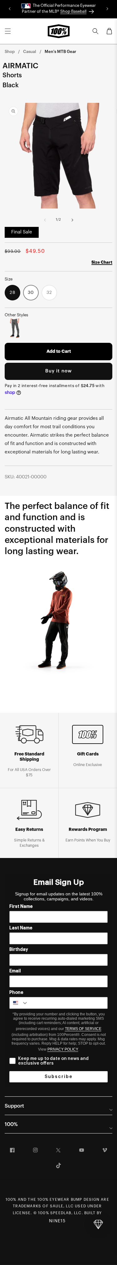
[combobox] (19, 1003)
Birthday (18, 949)
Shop (10, 52)
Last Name (20, 928)
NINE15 (57, 1221)
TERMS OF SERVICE (83, 1029)
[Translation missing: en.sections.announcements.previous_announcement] (10, 9)
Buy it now (58, 371)
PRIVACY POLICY (62, 1049)
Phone (16, 992)
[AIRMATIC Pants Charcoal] (14, 328)
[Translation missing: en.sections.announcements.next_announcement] (107, 9)
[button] (8, 31)
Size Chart (101, 262)
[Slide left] (45, 220)
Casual (29, 52)
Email (15, 971)
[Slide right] (72, 220)
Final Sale (21, 232)
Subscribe (59, 1077)
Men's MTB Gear (60, 52)
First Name (21, 906)
